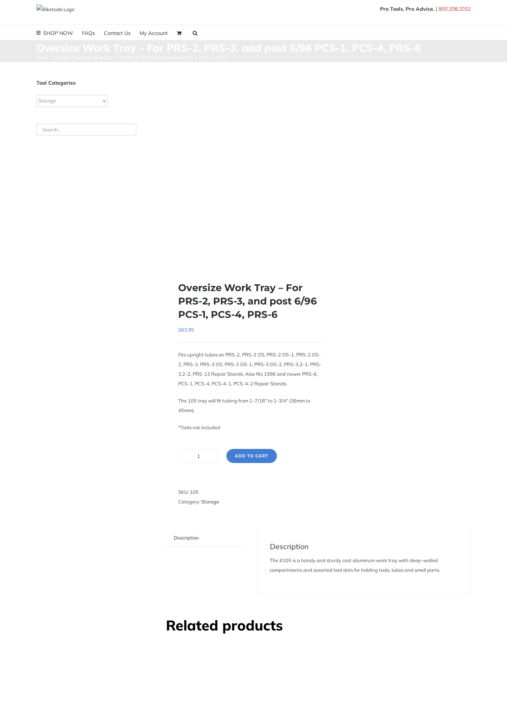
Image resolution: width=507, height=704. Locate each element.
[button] (195, 32)
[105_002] (239, 166)
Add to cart (251, 456)
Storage (210, 502)
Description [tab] (186, 538)
